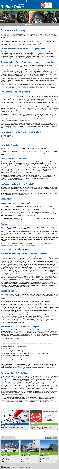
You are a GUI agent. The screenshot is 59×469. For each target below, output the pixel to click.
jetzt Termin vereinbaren (9, 435)
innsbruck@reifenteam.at (29, 466)
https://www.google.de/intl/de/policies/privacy (16, 249)
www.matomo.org (48, 376)
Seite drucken (30, 1)
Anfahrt (5, 468)
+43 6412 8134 (46, 465)
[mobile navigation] (26, 24)
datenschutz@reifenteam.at (16, 110)
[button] (54, 444)
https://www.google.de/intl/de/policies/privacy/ (13, 220)
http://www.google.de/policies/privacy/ (43, 279)
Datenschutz (21, 1)
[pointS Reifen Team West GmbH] (12, 7)
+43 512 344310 (27, 465)
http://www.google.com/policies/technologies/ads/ (19, 279)
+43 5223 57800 (7, 465)
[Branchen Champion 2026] (46, 5)
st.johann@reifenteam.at (48, 466)
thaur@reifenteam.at (8, 466)
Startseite (14, 1)
